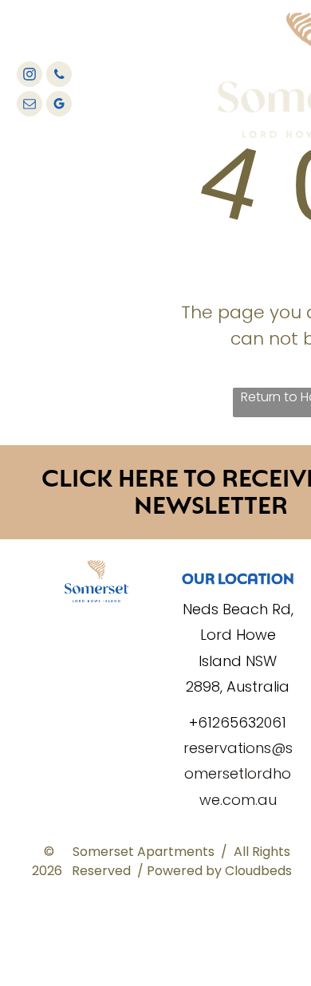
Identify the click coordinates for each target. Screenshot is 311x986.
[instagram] (29, 76)
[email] (29, 105)
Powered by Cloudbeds (219, 871)
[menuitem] (161, 43)
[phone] (59, 76)
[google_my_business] (59, 105)
